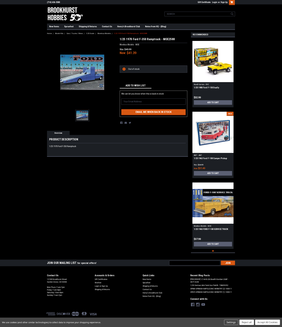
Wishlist (98, 283)
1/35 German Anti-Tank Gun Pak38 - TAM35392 (209, 285)
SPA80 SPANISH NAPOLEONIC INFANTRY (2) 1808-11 (211, 289)
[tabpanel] (213, 73)
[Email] (126, 123)
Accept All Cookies (267, 322)
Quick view (213, 80)
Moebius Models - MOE (202, 226)
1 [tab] (213, 251)
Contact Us (107, 26)
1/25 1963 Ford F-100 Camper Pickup (210, 158)
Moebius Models (104, 33)
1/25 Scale (90, 33)
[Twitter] (130, 123)
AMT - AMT (198, 155)
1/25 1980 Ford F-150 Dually (206, 87)
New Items (54, 26)
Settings (231, 322)
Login (214, 2)
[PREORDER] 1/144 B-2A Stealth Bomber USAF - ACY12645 (209, 280)
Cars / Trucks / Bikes (75, 33)
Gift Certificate (204, 2)
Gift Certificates (101, 279)
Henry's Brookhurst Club (128, 26)
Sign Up (224, 2)
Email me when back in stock (154, 111)
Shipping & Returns (88, 26)
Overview (58, 133)
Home (49, 33)
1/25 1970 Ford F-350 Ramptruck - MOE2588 (130, 33)
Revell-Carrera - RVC (201, 84)
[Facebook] (121, 123)
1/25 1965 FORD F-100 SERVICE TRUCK (211, 229)
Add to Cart (213, 102)
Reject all (247, 322)
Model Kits (59, 33)
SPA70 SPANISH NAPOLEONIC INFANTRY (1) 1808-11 (211, 292)
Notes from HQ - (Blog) (155, 26)
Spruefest (69, 26)
